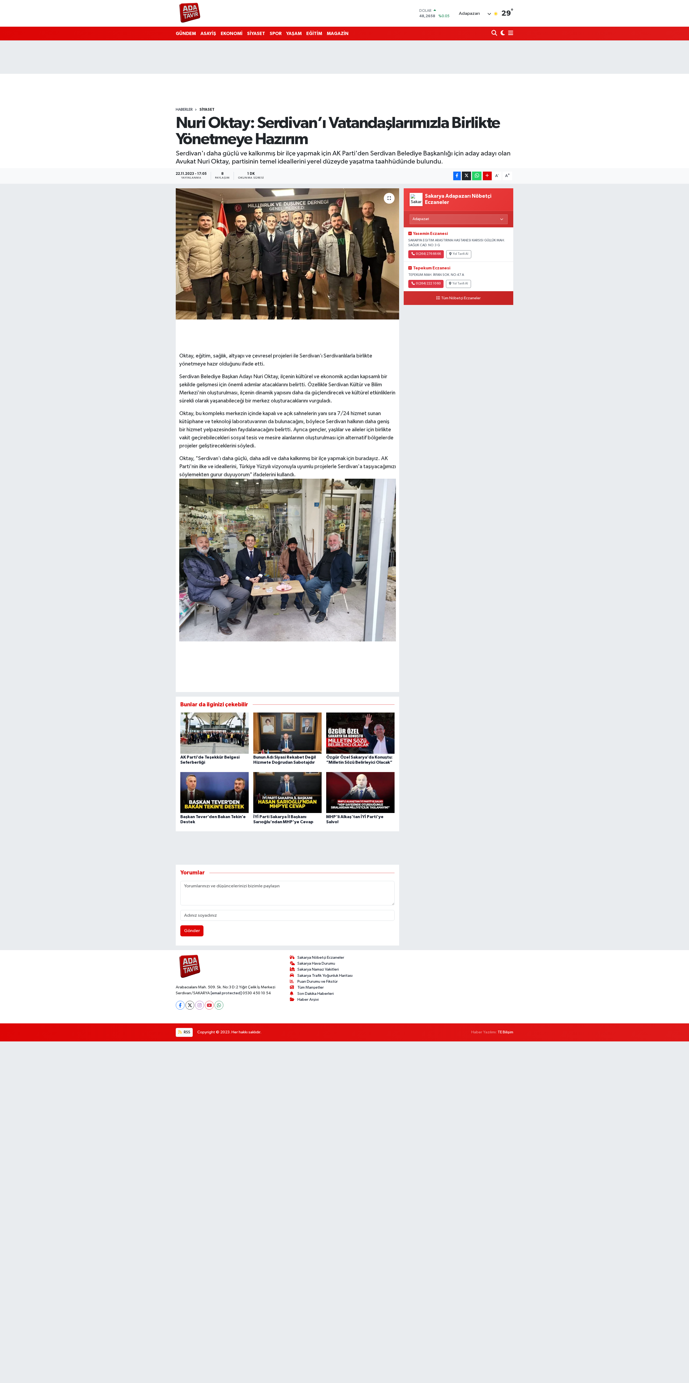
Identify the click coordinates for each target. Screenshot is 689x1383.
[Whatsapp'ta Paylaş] (476, 176)
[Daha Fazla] (487, 176)
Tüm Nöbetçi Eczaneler (461, 298)
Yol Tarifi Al (460, 254)
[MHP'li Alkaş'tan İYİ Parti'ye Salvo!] (360, 792)
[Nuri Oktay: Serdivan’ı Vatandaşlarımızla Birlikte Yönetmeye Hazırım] (287, 253)
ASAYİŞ (208, 33)
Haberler (184, 110)
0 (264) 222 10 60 (428, 283)
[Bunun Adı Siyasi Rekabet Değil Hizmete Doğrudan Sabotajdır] (287, 733)
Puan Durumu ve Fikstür (317, 981)
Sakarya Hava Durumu (316, 963)
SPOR (276, 33)
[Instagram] (199, 1005)
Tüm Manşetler (310, 987)
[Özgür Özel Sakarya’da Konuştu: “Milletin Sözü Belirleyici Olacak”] (360, 733)
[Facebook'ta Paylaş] (457, 176)
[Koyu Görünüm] (502, 33)
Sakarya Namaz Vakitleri (318, 969)
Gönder (192, 931)
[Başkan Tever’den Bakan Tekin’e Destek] (214, 792)
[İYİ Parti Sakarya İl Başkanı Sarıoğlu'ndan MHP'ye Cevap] (287, 792)
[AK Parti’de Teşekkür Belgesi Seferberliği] (214, 733)
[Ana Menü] (510, 33)
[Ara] (494, 33)
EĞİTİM (314, 33)
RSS (186, 1032)
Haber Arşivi (308, 1000)
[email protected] (226, 993)
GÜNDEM (186, 33)
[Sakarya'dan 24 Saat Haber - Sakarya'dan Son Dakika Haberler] (190, 13)
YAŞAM (294, 33)
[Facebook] (180, 1005)
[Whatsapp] (219, 1005)
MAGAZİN (338, 33)
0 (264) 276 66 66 (428, 254)
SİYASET (256, 33)
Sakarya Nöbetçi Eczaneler (320, 957)
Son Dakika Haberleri (315, 994)
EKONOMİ (231, 33)
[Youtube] (209, 1005)
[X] (189, 1005)
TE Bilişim (505, 1032)
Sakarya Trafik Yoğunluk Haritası (325, 976)
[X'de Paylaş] (466, 176)
